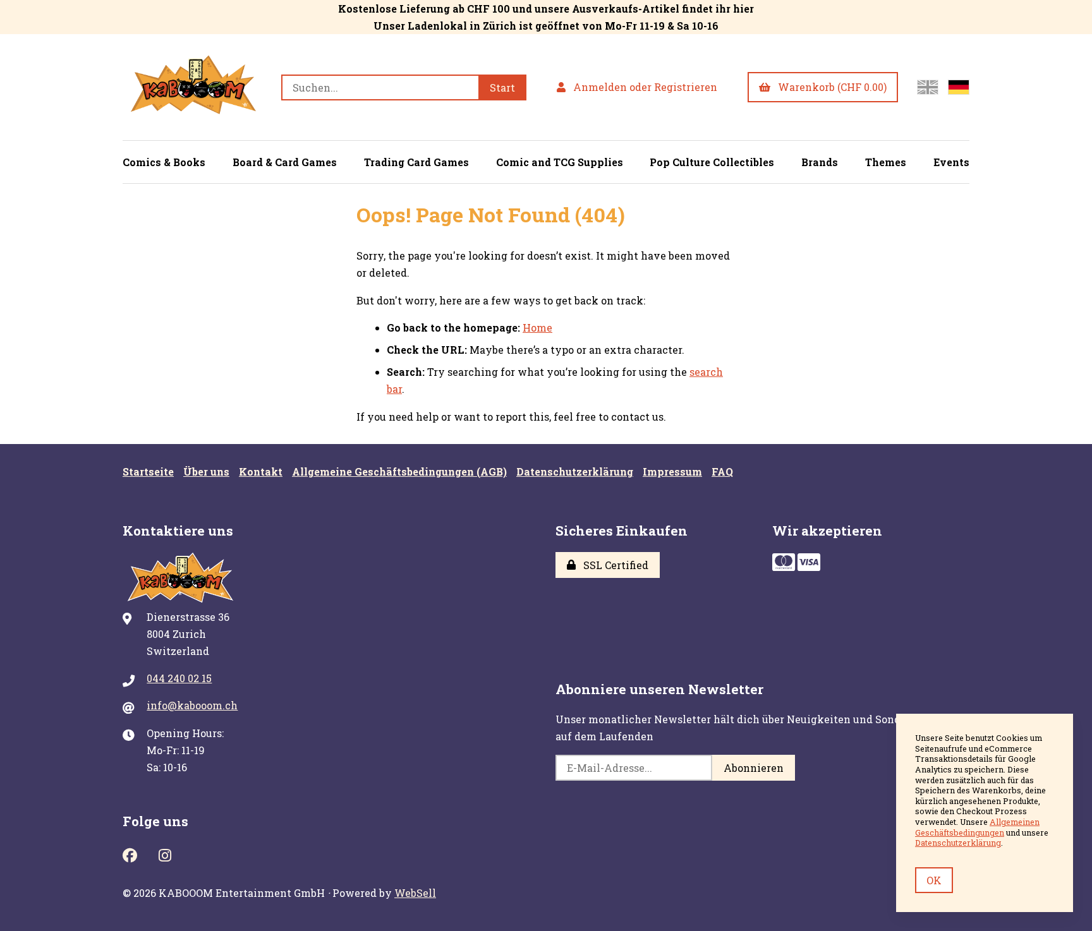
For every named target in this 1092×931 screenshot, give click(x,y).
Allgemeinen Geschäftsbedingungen (977, 827)
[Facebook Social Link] (130, 854)
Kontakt (260, 471)
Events (951, 162)
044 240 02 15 (179, 678)
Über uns (206, 471)
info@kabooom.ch (192, 705)
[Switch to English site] (927, 87)
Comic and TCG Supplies (559, 162)
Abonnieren (754, 767)
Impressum (672, 471)
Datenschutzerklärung (574, 471)
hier (743, 8)
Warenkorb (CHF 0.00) (830, 86)
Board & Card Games (285, 162)
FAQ (722, 471)
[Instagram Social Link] (165, 854)
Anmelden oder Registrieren (642, 86)
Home (537, 327)
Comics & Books (164, 162)
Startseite (148, 471)
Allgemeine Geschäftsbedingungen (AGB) (399, 471)
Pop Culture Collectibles (712, 162)
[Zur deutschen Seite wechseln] (958, 87)
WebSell (415, 892)
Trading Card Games (416, 162)
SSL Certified (613, 565)
